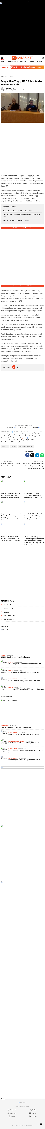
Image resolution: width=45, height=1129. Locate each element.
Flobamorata (6, 697)
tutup (2, 1099)
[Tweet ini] (32, 455)
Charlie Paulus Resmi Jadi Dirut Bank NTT (17, 211)
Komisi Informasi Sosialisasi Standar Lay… (16, 728)
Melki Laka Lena (9, 616)
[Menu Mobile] (2, 58)
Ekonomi (4, 626)
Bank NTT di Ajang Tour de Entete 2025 (16, 220)
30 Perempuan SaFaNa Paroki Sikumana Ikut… (25, 664)
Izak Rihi (13, 447)
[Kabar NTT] (22, 58)
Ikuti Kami (23, 427)
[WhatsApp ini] (42, 455)
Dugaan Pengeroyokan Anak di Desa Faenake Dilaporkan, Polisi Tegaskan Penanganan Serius (11, 517)
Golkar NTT (8, 604)
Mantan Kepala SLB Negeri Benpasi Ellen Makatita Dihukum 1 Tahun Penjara (10, 495)
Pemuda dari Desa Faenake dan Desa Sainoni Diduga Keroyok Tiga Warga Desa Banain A (33, 517)
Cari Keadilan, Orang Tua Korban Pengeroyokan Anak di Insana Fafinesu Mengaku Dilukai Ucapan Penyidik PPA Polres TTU (34, 541)
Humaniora (20, 741)
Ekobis (3, 655)
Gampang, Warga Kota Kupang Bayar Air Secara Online (11, 463)
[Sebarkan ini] (27, 455)
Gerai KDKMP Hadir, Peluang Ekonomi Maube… (25, 672)
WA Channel (10, 427)
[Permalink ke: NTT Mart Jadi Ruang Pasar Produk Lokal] (22, 641)
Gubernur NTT (9, 608)
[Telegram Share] (37, 455)
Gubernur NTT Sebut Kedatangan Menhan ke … (25, 751)
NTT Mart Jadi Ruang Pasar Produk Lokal (16, 657)
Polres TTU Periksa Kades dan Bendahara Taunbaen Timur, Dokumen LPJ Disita (10, 539)
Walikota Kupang (10, 620)
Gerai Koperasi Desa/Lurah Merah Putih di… (24, 681)
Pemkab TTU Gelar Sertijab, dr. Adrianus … (24, 734)
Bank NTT (5, 447)
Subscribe (35, 427)
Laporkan (23, 438)
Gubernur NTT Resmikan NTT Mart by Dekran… (26, 689)
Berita (15, 679)
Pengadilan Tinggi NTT (26, 447)
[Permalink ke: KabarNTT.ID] (3, 89)
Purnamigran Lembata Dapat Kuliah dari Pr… (25, 760)
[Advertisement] (22, 148)
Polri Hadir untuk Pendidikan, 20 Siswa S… (24, 743)
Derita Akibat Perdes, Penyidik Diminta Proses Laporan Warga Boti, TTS (33, 495)
